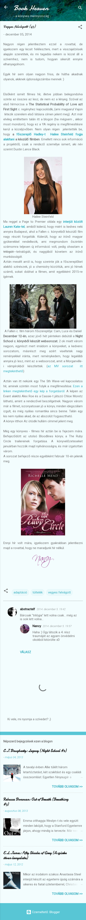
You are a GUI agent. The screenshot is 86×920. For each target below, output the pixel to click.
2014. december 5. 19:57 (57, 626)
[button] (80, 27)
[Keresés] (80, 8)
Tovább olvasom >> (67, 786)
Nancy (37, 626)
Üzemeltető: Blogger (45, 912)
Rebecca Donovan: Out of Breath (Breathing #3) (35, 802)
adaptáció (20, 592)
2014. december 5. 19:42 (51, 609)
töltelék (38, 592)
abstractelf (27, 609)
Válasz (25, 652)
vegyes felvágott (59, 592)
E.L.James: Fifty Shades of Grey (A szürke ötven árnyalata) (35, 855)
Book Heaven (31, 8)
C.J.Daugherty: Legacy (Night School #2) (34, 750)
